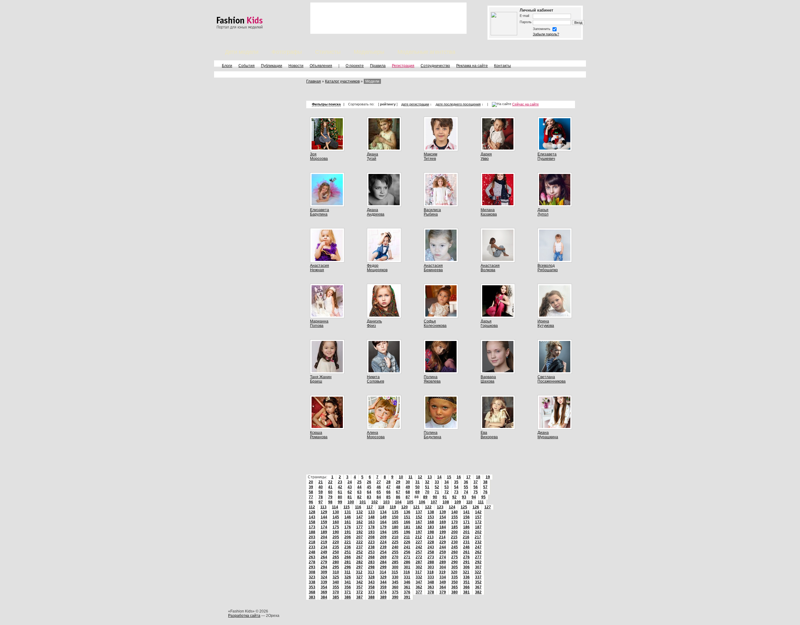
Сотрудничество (435, 66)
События (246, 66)
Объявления (321, 66)
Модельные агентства (426, 52)
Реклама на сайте (472, 66)
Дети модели (241, 52)
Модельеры (369, 52)
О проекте (355, 66)
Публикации (271, 66)
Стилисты (328, 52)
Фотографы (287, 52)
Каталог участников (342, 81)
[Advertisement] (388, 18)
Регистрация (403, 66)
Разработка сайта (244, 615)
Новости (295, 66)
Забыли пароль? (546, 34)
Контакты (502, 66)
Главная (313, 81)
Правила (378, 66)
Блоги (227, 66)
